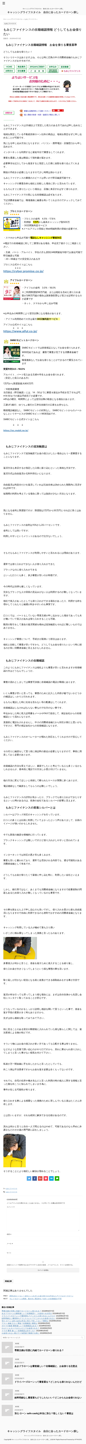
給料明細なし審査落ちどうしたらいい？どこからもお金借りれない (28, 1318)
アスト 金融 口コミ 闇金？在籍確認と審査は (19, 1323)
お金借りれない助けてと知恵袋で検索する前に (20, 1333)
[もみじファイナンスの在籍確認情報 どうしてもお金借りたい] (51, 1178)
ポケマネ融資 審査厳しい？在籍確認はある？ (20, 1326)
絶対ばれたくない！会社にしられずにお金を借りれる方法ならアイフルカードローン (41, 1296)
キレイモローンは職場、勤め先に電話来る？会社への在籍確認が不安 (36, 1299)
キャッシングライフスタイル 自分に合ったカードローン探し (43, 12)
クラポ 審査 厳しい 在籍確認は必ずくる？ (19, 1331)
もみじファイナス (11, 1188)
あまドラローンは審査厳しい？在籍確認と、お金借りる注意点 (27, 1313)
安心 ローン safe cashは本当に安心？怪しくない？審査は (25, 1321)
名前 (9, 1234)
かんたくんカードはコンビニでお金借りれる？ (20, 1328)
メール (10, 1243)
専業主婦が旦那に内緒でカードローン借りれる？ (21, 1311)
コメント (10, 1207)
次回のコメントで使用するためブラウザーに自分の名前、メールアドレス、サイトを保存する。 (40, 1265)
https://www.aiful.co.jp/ (20, 331)
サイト (9, 1253)
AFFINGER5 (78, 1439)
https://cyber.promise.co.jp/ (23, 271)
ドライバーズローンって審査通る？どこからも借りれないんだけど (28, 1316)
